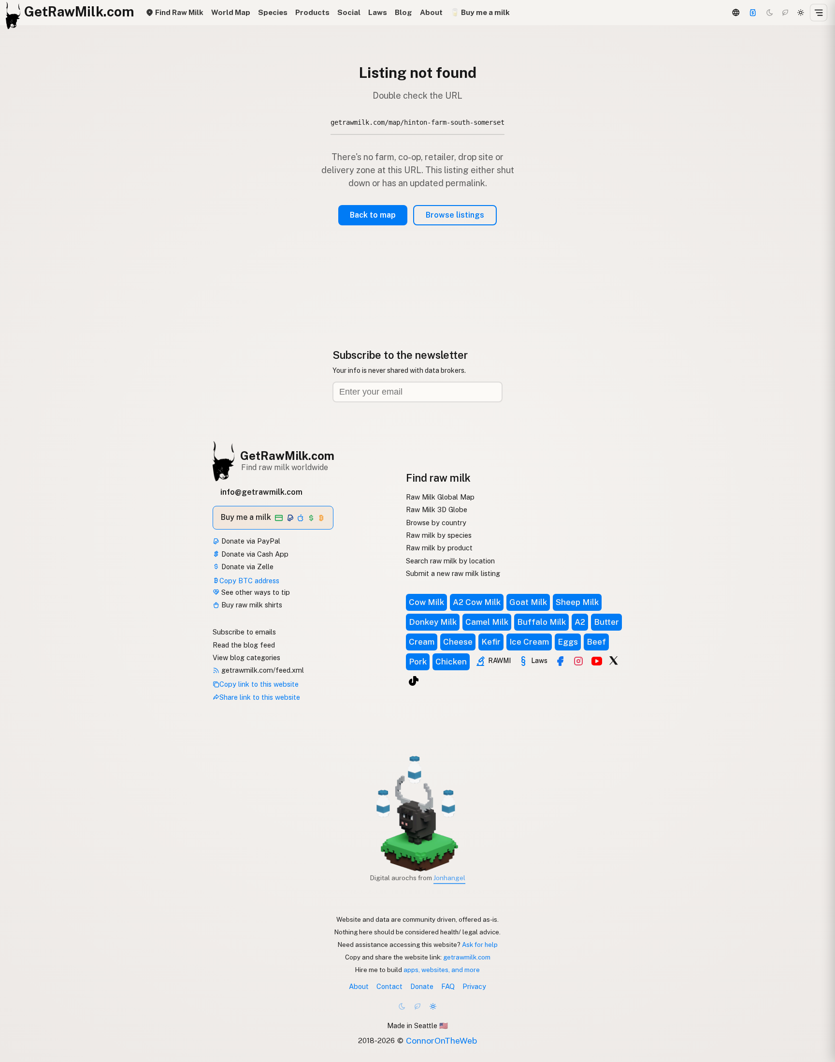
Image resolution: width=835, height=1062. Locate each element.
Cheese (458, 642)
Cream (421, 642)
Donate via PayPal (249, 541)
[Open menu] (818, 12)
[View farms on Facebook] (560, 661)
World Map (230, 12)
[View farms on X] (613, 660)
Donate (421, 986)
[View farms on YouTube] (597, 661)
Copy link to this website (259, 684)
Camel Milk (486, 622)
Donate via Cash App (253, 554)
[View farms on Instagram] (578, 661)
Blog (403, 12)
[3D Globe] (735, 12)
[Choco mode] (785, 12)
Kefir (491, 642)
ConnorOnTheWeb (441, 1040)
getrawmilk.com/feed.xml (261, 670)
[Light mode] (800, 12)
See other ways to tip (254, 592)
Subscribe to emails (244, 632)
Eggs (568, 642)
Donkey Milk (433, 622)
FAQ (448, 986)
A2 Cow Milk (477, 602)
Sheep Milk (577, 602)
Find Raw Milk (178, 12)
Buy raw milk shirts (250, 605)
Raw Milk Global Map (440, 497)
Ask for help (480, 944)
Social (348, 12)
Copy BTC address (249, 580)
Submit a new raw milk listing (453, 573)
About (431, 12)
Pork (418, 661)
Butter (606, 622)
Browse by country (436, 522)
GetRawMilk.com (287, 455)
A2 (580, 622)
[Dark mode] (769, 12)
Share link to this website (259, 697)
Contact (389, 986)
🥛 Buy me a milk (480, 12)
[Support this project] (753, 12)
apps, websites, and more (441, 970)
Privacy (474, 986)
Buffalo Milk (541, 622)
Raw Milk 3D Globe (436, 509)
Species (273, 12)
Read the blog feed (244, 645)
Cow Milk (426, 602)
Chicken (451, 661)
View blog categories (246, 657)
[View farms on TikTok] (413, 681)
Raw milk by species (439, 535)
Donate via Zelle (246, 566)
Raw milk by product (439, 548)
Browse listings (455, 215)
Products (312, 12)
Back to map (373, 215)
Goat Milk (528, 602)
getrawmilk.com (466, 957)
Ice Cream (529, 642)
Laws (377, 12)
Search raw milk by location (450, 561)
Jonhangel (449, 878)
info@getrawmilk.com (261, 492)
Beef (596, 642)
